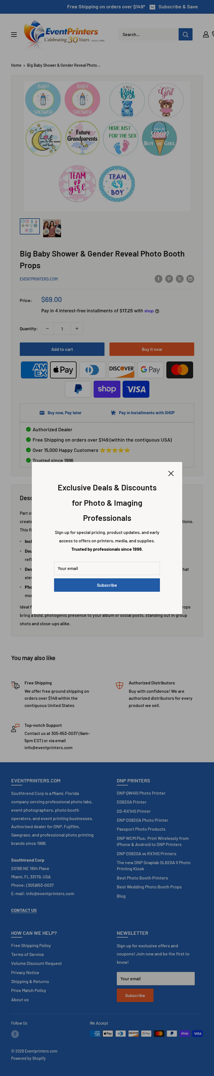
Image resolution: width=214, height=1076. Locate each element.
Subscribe (107, 585)
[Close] (171, 473)
